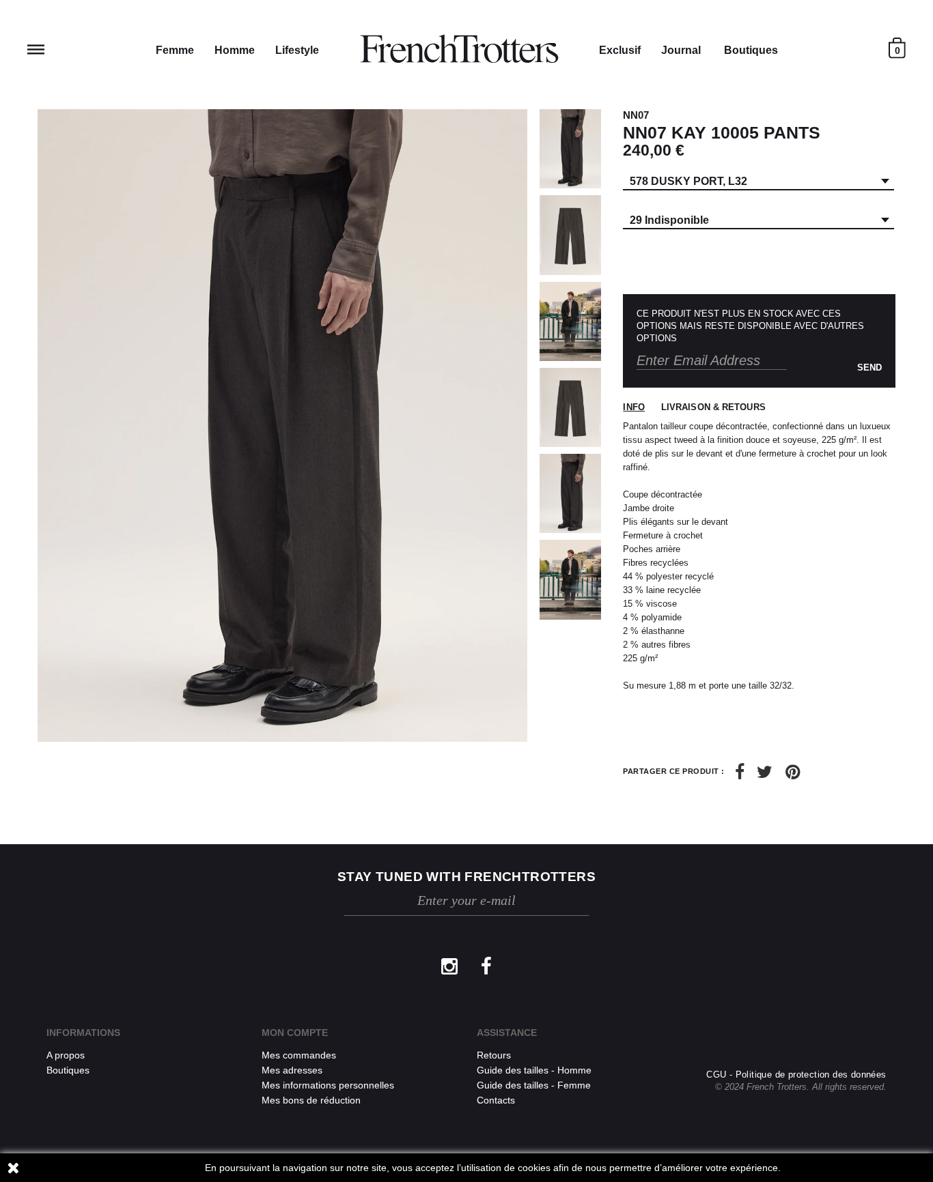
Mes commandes (299, 1055)
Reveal (35, 49)
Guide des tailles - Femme (534, 1085)
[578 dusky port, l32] (570, 148)
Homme (234, 50)
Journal (681, 50)
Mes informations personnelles (328, 1085)
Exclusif (620, 50)
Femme (175, 50)
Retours (494, 1055)
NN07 (636, 115)
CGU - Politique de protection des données (796, 1074)
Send (869, 367)
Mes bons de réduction (311, 1100)
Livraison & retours (713, 407)
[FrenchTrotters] (459, 49)
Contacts (496, 1100)
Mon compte (295, 1032)
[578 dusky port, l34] (570, 407)
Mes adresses (292, 1070)
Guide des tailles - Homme (534, 1070)
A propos (65, 1055)
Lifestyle (297, 50)
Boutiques (751, 50)
